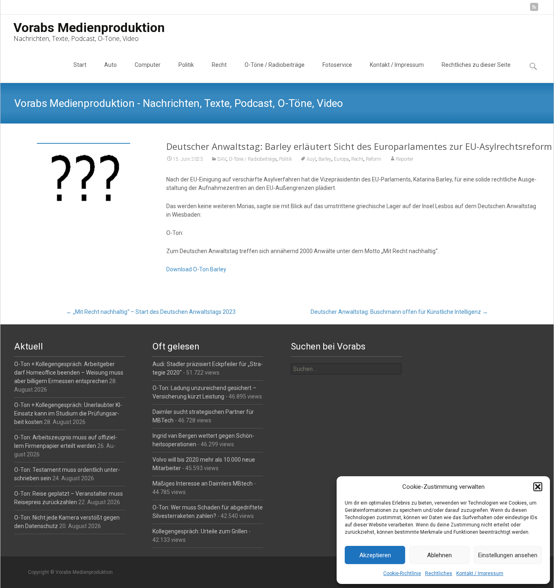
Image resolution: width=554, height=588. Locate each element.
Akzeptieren (375, 555)
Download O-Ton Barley (196, 269)
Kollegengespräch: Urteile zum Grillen (199, 531)
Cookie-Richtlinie (402, 573)
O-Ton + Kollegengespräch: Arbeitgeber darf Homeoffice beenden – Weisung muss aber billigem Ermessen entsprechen (68, 372)
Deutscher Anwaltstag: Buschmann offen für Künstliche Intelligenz (399, 312)
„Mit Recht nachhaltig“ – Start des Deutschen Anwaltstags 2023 (151, 312)
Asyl (311, 159)
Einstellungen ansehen (507, 555)
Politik (186, 65)
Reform (373, 159)
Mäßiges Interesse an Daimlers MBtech (202, 483)
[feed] (534, 10)
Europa (341, 159)
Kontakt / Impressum (479, 573)
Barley (324, 159)
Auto (110, 65)
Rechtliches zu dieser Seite (476, 65)
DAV (221, 159)
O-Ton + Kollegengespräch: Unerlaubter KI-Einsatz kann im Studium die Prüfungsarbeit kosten (68, 413)
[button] (538, 487)
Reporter (404, 159)
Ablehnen (439, 555)
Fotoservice (337, 65)
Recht (219, 65)
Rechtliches (438, 573)
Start (79, 65)
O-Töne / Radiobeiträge (275, 65)
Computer (148, 65)
